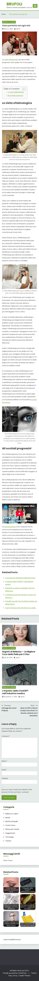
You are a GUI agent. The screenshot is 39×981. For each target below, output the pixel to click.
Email (4, 770)
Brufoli (14, 4)
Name (4, 761)
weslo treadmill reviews (12, 939)
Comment (6, 736)
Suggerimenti (10, 833)
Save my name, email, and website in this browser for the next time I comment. (17, 790)
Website (5, 778)
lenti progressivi (10, 527)
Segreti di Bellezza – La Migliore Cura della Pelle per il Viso (18, 653)
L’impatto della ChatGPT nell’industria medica (15, 692)
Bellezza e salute (9, 22)
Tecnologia (9, 837)
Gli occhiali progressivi (15, 96)
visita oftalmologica (11, 59)
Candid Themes (24, 975)
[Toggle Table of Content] (23, 89)
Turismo (8, 841)
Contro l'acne (10, 825)
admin (18, 29)
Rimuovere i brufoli (12, 829)
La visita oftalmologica (16, 92)
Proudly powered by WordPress (15, 973)
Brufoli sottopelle (11, 821)
